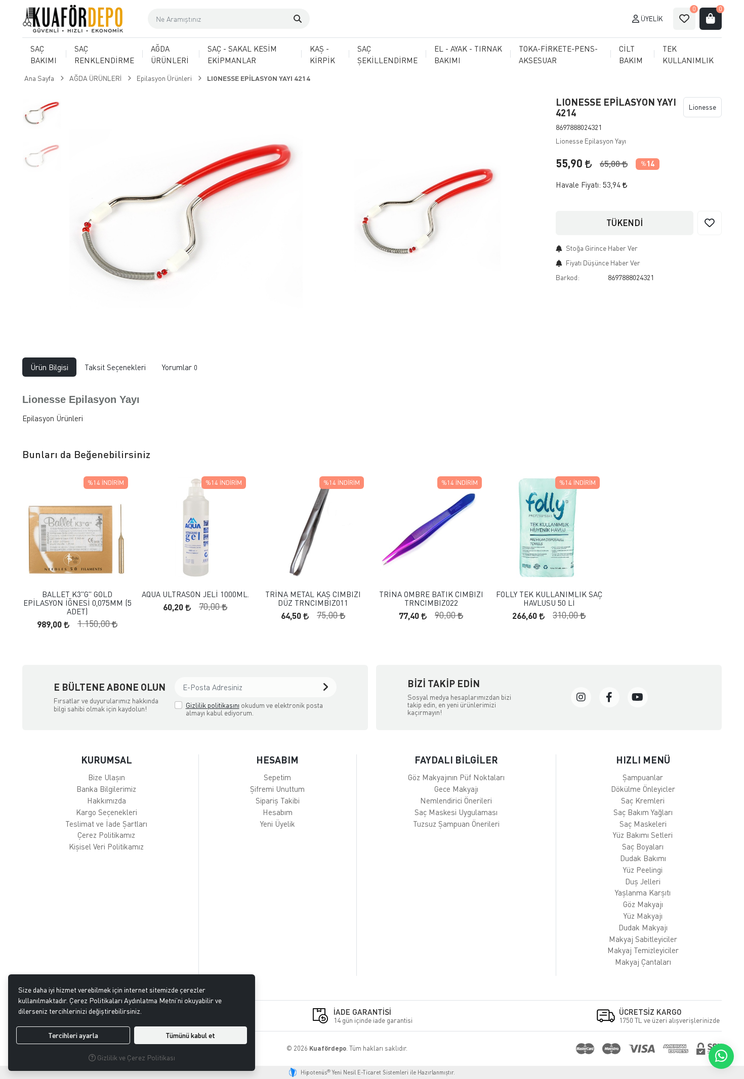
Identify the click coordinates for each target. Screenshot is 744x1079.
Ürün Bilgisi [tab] (49, 367)
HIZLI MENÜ (643, 760)
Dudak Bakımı (643, 858)
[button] (297, 19)
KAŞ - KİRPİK (322, 54)
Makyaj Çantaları (643, 961)
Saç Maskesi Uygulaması (456, 812)
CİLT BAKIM (631, 54)
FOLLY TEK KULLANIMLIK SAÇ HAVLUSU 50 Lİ (549, 598)
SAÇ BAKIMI (43, 54)
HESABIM (277, 760)
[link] (581, 697)
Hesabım (278, 812)
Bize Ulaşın (106, 777)
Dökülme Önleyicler (643, 788)
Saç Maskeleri (643, 823)
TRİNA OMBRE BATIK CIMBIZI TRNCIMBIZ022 (431, 598)
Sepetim (277, 777)
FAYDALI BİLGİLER (456, 760)
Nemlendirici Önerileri (456, 800)
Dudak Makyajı (643, 927)
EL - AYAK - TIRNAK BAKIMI (468, 54)
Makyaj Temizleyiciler (643, 950)
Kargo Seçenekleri (106, 812)
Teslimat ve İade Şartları (106, 823)
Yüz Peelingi (643, 869)
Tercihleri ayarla (73, 1035)
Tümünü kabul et (190, 1035)
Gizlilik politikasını (212, 705)
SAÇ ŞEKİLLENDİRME (387, 54)
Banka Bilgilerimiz (106, 788)
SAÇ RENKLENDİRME (104, 54)
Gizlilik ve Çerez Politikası (135, 1057)
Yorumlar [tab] (179, 367)
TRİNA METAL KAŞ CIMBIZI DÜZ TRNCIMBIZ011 (313, 598)
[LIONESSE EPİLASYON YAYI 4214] (186, 209)
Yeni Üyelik (277, 823)
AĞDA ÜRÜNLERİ (170, 54)
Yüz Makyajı (643, 915)
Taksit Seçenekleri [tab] (115, 367)
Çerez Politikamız (106, 834)
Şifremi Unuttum (277, 788)
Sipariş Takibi (278, 800)
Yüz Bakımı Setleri (643, 834)
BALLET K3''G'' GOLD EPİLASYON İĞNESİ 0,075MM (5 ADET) (77, 602)
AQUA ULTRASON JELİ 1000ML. (195, 594)
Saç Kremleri (643, 800)
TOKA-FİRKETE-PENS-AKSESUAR (558, 54)
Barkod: (568, 277)
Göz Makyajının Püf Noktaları (456, 777)
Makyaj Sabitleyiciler (643, 938)
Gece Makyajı (456, 788)
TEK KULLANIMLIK (688, 54)
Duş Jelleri (642, 881)
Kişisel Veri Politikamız (106, 846)
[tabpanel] (372, 404)
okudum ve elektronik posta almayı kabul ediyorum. (254, 709)
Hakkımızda (106, 800)
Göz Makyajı (643, 904)
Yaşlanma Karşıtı (643, 892)
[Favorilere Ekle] (709, 223)
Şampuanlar (643, 777)
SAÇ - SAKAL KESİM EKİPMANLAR (242, 54)
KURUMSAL (106, 760)
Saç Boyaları (643, 846)
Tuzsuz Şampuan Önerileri (456, 823)
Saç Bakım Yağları (643, 812)
